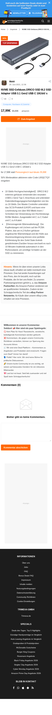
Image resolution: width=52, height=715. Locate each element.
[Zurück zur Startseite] (12, 21)
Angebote (13, 29)
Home (3, 29)
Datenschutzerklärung (26, 593)
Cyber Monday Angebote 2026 (26, 669)
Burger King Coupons (26, 652)
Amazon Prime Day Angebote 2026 (26, 673)
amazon (25, 111)
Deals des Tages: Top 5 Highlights (26, 630)
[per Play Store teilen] (28, 688)
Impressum (26, 580)
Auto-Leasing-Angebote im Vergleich (26, 639)
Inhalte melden (26, 584)
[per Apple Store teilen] (23, 688)
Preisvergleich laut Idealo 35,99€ (30, 172)
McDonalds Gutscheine (26, 648)
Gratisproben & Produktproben (26, 643)
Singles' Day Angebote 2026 (26, 665)
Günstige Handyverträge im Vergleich (26, 635)
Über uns (26, 563)
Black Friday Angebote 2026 (26, 660)
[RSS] (33, 688)
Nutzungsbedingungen (26, 588)
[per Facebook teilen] (13, 688)
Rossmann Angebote (26, 656)
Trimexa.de (26, 616)
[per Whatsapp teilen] (18, 688)
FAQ (26, 571)
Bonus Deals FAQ (26, 576)
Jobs (26, 567)
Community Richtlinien (26, 597)
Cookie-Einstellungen (26, 601)
